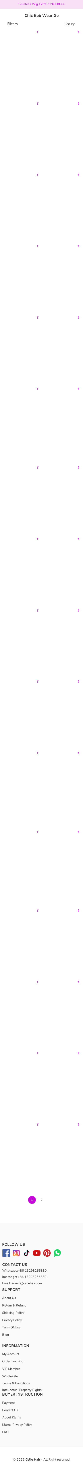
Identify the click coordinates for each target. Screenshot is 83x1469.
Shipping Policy (13, 1312)
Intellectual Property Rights (22, 1390)
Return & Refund (14, 1305)
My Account (10, 1354)
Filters (12, 23)
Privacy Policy (12, 1320)
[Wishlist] (38, 32)
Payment (8, 1402)
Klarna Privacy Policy (17, 1424)
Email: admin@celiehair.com (22, 1283)
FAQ (5, 1432)
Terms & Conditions (16, 1383)
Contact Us (10, 1410)
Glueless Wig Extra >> (41, 4)
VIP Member (11, 1369)
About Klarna (11, 1417)
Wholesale (10, 1376)
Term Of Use (11, 1327)
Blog (5, 1335)
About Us (9, 1298)
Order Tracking (12, 1361)
